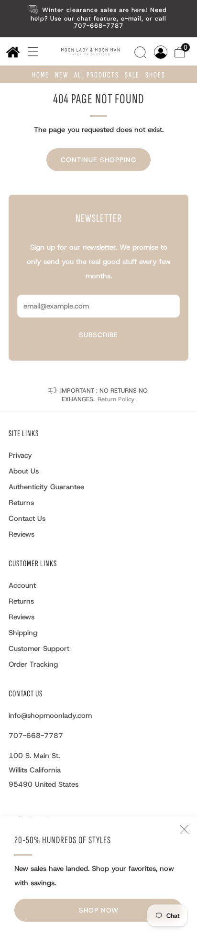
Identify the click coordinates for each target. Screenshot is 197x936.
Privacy (20, 455)
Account (22, 585)
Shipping (23, 633)
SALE (132, 75)
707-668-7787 (36, 735)
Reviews (21, 534)
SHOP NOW (99, 910)
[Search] (141, 51)
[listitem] (99, 18)
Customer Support (39, 648)
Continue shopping (98, 159)
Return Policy (116, 399)
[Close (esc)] (184, 829)
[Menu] (29, 51)
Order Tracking (33, 664)
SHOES (155, 75)
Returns (21, 502)
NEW (61, 75)
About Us (24, 471)
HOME (40, 75)
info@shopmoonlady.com (50, 715)
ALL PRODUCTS (96, 75)
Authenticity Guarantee (46, 487)
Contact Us (27, 518)
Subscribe (98, 334)
